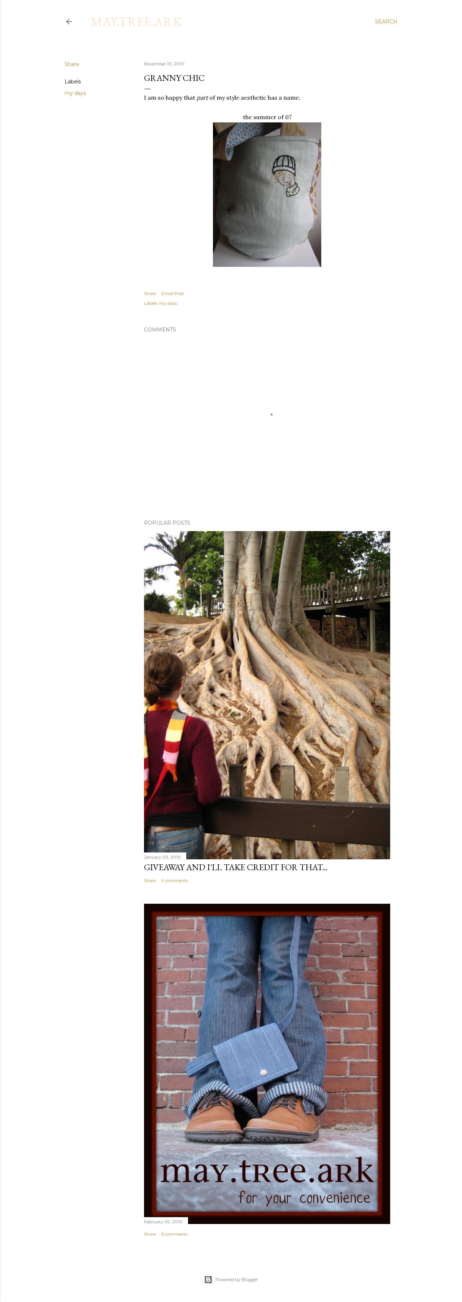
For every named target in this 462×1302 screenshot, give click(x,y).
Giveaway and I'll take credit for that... (236, 867)
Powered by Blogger (236, 1279)
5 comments (174, 1234)
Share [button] (72, 64)
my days (75, 93)
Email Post (172, 293)
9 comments (174, 880)
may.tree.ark (136, 21)
